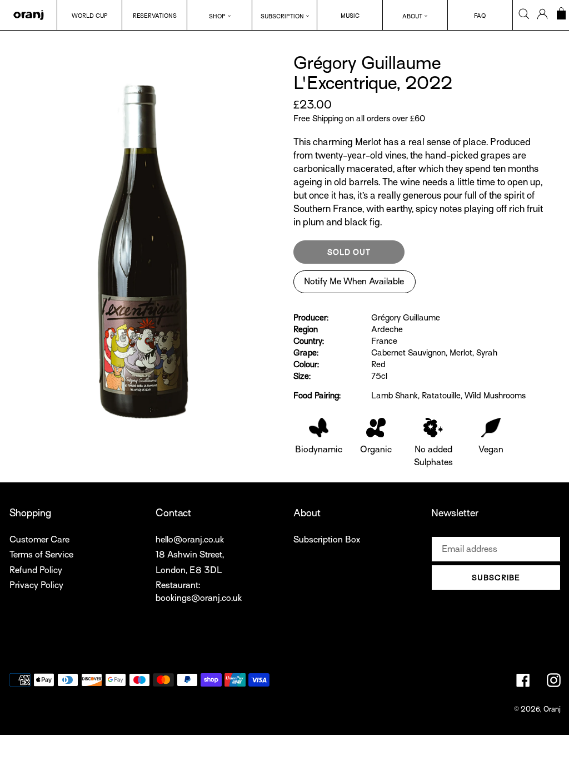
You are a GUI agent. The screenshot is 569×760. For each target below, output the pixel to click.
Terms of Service (41, 555)
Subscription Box (326, 540)
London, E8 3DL (189, 570)
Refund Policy (35, 570)
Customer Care (39, 540)
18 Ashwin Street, (190, 555)
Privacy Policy (36, 585)
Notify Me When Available (354, 282)
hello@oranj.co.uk (190, 540)
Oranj (552, 709)
